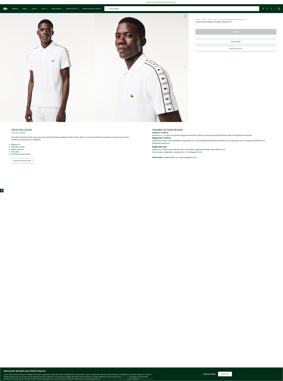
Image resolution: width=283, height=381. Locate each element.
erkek (204, 19)
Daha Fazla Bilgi (147, 379)
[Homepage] (5, 8)
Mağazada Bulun (235, 49)
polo (215, 19)
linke (186, 152)
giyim (210, 19)
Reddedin (125, 377)
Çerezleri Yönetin (209, 374)
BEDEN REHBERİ (236, 42)
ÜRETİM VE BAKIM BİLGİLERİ (22, 161)
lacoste (197, 19)
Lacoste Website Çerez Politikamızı (113, 379)
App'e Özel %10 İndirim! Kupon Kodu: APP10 (141, 2)
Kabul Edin (225, 374)
